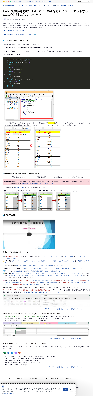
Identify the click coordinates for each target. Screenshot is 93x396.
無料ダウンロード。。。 (78, 309)
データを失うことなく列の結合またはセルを (62, 261)
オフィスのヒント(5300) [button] (51, 5)
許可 (66, 389)
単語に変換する (75, 282)
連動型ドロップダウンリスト (51, 268)
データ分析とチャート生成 (83, 256)
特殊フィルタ (78, 275)
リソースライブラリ (76, 273)
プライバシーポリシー (51, 378)
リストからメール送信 (52, 275)
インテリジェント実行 (47, 256)
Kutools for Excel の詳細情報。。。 (31, 183)
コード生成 (59, 256)
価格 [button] (40, 5)
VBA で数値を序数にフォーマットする (14, 30)
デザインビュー (30, 273)
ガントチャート (69, 280)
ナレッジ (21, 378)
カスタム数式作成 (68, 256)
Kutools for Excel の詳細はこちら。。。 (56, 309)
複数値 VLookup (33, 265)
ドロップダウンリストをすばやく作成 (31, 268)
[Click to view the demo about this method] (34, 34)
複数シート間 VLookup (46, 265)
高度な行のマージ (27, 284)
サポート (63, 5)
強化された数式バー (41, 273)
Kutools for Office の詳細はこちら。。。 (56, 367)
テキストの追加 (33, 280)
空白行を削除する (43, 261)
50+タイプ (58, 280)
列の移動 (29, 271)
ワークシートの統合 (24, 275)
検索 (71, 5)
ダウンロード (33, 5)
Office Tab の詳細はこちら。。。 (58, 338)
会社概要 (68, 378)
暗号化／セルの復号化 (38, 275)
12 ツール (23, 280)
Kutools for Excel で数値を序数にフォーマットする (17, 34)
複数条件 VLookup (21, 265)
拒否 (71, 389)
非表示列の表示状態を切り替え (41, 271)
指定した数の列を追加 (20, 271)
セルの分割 (36, 284)
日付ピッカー (12, 275)
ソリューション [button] (22, 5)
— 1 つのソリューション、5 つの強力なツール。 (27, 1)
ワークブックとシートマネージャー (58, 273)
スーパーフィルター (66, 275)
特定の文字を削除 (43, 280)
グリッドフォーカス (17, 273)
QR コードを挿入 (41, 282)
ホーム (10, 378)
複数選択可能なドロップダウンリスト (72, 268)
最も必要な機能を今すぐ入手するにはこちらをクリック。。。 (42, 292)
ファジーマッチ (60, 265)
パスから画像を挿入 (52, 282)
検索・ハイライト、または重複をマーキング (23, 261)
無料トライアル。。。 (50, 183)
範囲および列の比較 (55, 271)
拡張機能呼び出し (11, 258)
